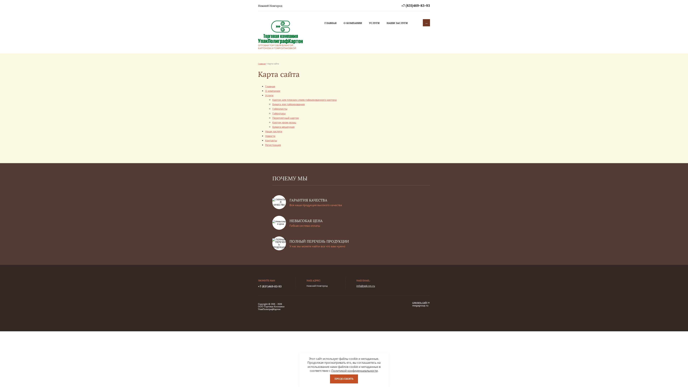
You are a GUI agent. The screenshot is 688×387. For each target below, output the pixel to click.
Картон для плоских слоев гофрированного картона (304, 100)
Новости (270, 136)
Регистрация (273, 145)
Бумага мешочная (283, 127)
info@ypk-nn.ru (365, 286)
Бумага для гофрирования (288, 104)
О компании (272, 91)
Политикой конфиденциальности (354, 371)
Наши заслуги (273, 131)
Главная (262, 63)
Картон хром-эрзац (284, 122)
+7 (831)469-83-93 (415, 5)
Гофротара (279, 113)
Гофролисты (279, 108)
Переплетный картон (285, 118)
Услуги (269, 95)
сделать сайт (419, 302)
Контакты (271, 140)
